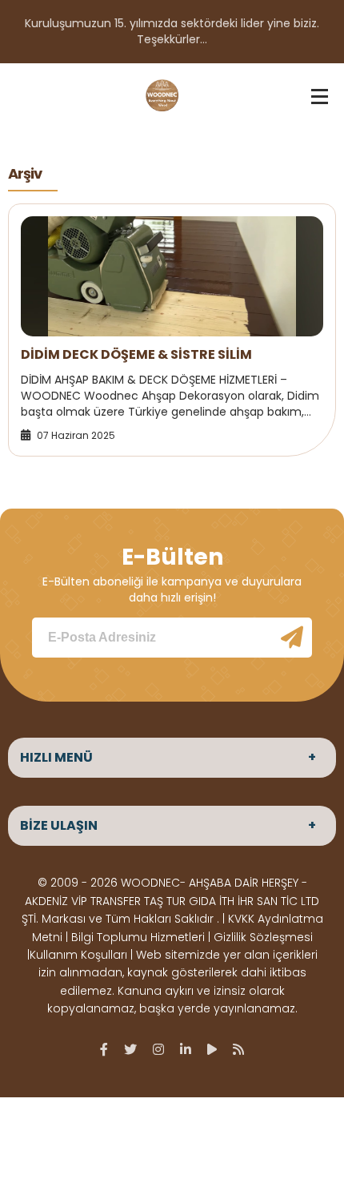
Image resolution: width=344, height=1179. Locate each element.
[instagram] (158, 1049)
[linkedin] (185, 1049)
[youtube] (212, 1049)
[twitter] (130, 1049)
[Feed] (238, 1049)
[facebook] (104, 1049)
